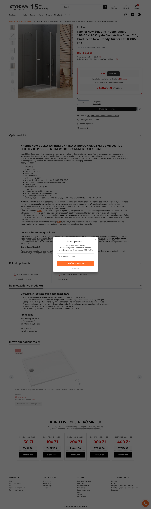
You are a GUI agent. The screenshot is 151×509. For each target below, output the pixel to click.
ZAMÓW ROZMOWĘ (75, 263)
